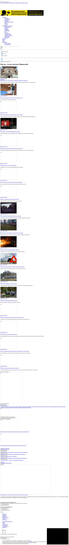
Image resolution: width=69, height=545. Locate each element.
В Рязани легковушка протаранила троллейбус (8, 300)
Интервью (4, 38)
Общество (6, 18)
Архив (7, 371)
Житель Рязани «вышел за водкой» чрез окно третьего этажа (11, 148)
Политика (6, 20)
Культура (6, 28)
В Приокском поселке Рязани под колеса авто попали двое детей (12, 266)
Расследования (7, 33)
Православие (7, 36)
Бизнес (4, 39)
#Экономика (5, 519)
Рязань (1, 5)
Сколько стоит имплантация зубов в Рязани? (8, 456)
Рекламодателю (7, 44)
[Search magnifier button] (1, 48)
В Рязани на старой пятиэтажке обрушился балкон (9, 368)
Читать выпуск (3, 404)
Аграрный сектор (8, 34)
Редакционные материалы (7, 25)
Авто (3, 40)
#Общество (2, 79)
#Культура (4, 514)
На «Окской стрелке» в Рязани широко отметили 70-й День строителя (13, 445)
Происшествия (7, 19)
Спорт (6, 24)
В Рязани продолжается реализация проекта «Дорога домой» (11, 114)
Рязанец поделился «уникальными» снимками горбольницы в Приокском (14, 80)
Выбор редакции (8, 26)
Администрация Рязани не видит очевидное (8, 283)
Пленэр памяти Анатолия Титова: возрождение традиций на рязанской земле (14, 431)
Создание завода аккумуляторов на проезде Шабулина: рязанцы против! (13, 458)
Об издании (5, 42)
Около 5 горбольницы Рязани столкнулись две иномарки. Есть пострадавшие (14, 351)
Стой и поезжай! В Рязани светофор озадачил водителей (10, 216)
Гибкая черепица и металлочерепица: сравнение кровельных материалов (13, 452)
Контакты (4, 527)
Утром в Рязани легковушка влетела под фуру (8, 334)
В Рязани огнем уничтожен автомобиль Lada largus (9, 249)
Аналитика (7, 37)
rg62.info (30, 541)
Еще (6, 405)
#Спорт (4, 518)
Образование (7, 30)
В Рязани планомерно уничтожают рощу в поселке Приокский (12, 317)
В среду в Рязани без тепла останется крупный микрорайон (11, 182)
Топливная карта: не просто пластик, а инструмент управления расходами (14, 494)
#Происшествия (5, 517)
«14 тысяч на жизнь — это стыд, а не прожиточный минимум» (12, 460)
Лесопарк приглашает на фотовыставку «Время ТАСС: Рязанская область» (14, 2)
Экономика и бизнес (8, 35)
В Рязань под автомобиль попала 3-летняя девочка (9, 199)
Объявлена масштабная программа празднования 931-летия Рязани (12, 454)
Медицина (7, 29)
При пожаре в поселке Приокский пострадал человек (10, 131)
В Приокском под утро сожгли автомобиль (8, 165)
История (6, 32)
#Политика (5, 516)
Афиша (4, 41)
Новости (4, 17)
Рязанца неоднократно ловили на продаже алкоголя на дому (11, 97)
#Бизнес (4, 513)
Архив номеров (8, 43)
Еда (5, 31)
